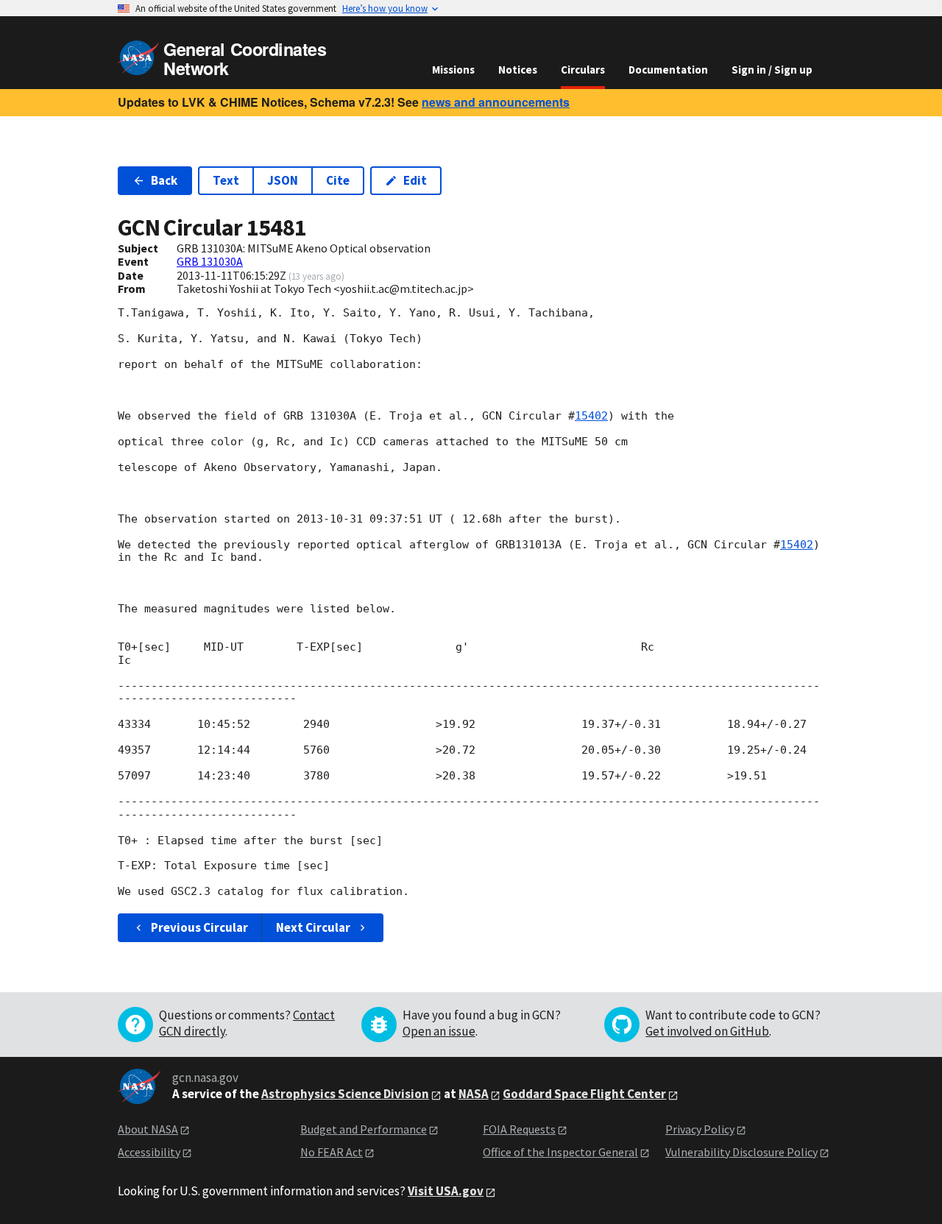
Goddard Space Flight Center (584, 1094)
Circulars (583, 70)
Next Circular (313, 927)
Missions (453, 70)
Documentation (668, 70)
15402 (591, 415)
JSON (282, 180)
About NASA (148, 1129)
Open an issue (439, 1031)
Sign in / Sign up (772, 70)
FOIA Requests (519, 1129)
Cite (338, 180)
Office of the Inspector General (560, 1152)
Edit (415, 180)
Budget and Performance (363, 1129)
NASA (473, 1094)
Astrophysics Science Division (345, 1094)
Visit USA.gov (446, 1191)
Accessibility (149, 1152)
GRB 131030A (210, 261)
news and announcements (496, 101)
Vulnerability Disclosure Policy (741, 1152)
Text (226, 180)
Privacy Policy (699, 1129)
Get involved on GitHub (707, 1031)
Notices (517, 70)
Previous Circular (199, 927)
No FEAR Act (331, 1152)
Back (164, 180)
